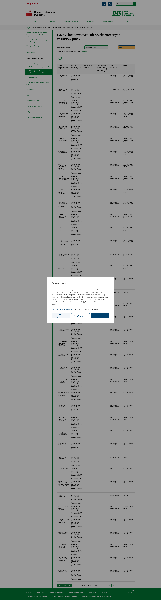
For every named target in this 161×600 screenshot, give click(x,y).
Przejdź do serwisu (100, 316)
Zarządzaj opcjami (80, 316)
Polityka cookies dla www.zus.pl (62, 309)
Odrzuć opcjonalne (60, 316)
